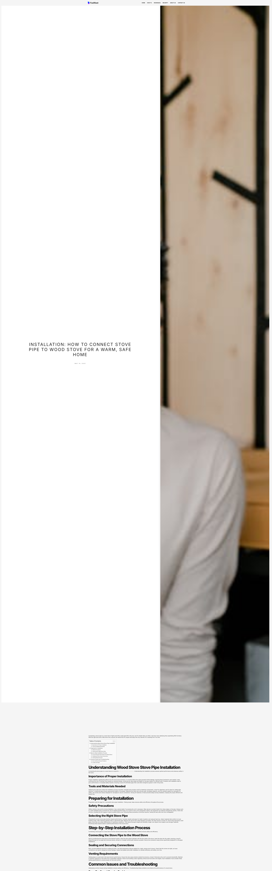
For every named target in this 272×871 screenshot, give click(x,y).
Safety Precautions (97, 749)
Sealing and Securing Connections (100, 756)
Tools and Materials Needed (99, 746)
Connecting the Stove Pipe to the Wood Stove (102, 754)
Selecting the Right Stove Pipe (99, 751)
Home (143, 2)
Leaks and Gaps (96, 762)
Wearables (157, 2)
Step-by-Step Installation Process (98, 753)
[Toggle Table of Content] (113, 741)
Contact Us (181, 2)
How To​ (149, 2)
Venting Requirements (97, 757)
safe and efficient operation (126, 771)
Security (165, 2)
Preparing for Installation (96, 748)
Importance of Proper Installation (99, 744)
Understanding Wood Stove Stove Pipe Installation (102, 743)
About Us (173, 2)
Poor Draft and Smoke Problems (99, 760)
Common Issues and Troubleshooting (99, 759)
